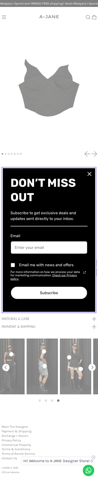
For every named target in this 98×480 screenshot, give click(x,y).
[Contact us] (88, 470)
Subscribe (49, 293)
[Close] (89, 174)
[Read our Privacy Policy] (85, 272)
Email (15, 236)
